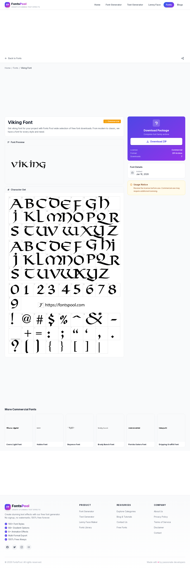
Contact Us (122, 522)
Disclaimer (159, 527)
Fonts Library (85, 527)
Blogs (180, 4)
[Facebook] (7, 547)
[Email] (28, 547)
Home (97, 4)
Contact (158, 533)
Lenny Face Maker (88, 522)
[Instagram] (21, 547)
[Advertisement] (95, 32)
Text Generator (135, 4)
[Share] (182, 58)
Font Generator (114, 4)
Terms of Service (162, 522)
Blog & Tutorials (124, 516)
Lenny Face (154, 4)
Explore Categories (126, 511)
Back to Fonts (15, 58)
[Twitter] (14, 547)
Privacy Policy (161, 516)
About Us (158, 511)
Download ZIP (158, 141)
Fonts (169, 4)
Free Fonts (122, 527)
